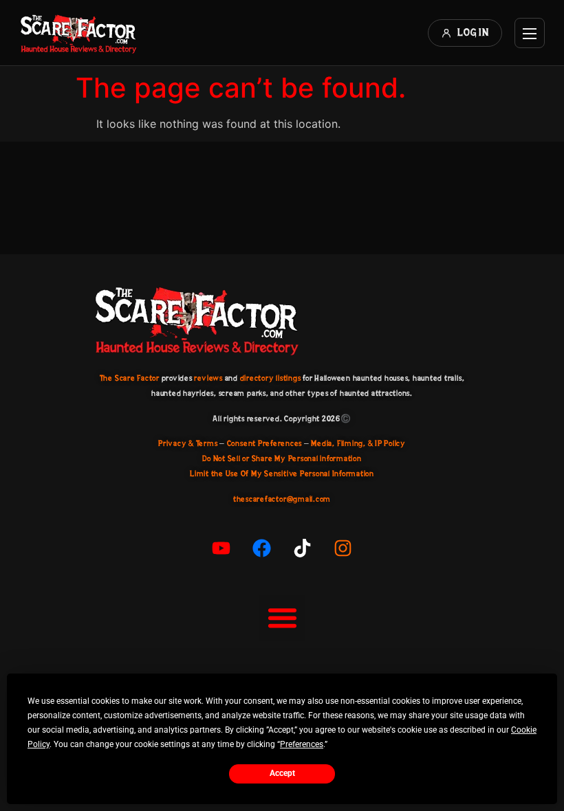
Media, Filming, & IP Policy (358, 443)
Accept (282, 773)
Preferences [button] (301, 744)
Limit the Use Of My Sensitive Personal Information (282, 473)
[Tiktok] (302, 548)
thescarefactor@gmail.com (282, 499)
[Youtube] (221, 548)
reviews (208, 378)
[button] (282, 618)
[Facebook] (262, 548)
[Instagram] (343, 548)
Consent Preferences (264, 443)
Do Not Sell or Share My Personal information (281, 458)
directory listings (270, 378)
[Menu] (529, 33)
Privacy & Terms (187, 443)
